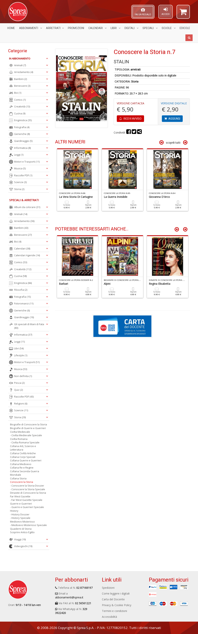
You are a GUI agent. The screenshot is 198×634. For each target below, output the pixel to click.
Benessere (22, 85)
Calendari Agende (27, 255)
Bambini (20, 79)
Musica (20, 168)
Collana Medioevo (20, 464)
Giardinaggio (23, 141)
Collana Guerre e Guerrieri (25, 460)
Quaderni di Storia (21, 528)
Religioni (20, 403)
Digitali (130, 28)
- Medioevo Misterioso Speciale (28, 525)
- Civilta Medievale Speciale (26, 435)
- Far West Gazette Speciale (26, 500)
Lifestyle (20, 355)
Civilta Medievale (20, 432)
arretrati (136, 69)
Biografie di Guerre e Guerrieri (28, 428)
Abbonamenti (29, 28)
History (14, 510)
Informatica (22, 148)
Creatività (22, 106)
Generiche (22, 134)
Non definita (23, 376)
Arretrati (53, 28)
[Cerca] (189, 37)
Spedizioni (108, 587)
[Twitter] (134, 132)
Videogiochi (23, 546)
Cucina (19, 113)
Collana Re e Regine (21, 467)
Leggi (18, 154)
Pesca (19, 383)
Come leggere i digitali (116, 593)
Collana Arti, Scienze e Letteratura (23, 448)
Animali (20, 65)
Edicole (185, 28)
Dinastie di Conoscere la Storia (28, 492)
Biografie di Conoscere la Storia (28, 424)
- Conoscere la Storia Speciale (27, 489)
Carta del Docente (113, 599)
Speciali (148, 28)
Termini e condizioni (114, 611)
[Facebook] (128, 132)
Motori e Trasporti (27, 161)
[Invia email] (139, 132)
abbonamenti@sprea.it (69, 597)
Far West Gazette (20, 496)
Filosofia (20, 289)
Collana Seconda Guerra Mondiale (24, 473)
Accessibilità (109, 617)
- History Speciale (20, 518)
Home (11, 28)
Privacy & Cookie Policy (116, 605)
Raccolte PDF (23, 175)
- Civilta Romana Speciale (24, 442)
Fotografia (21, 127)
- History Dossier (19, 514)
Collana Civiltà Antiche (23, 453)
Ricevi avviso (132, 118)
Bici (17, 92)
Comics (20, 99)
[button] (183, 13)
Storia (134, 81)
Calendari (95, 28)
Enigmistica (23, 120)
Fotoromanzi (23, 303)
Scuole (167, 28)
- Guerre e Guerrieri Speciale (27, 507)
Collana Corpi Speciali (22, 457)
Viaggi (20, 539)
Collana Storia (18, 478)
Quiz (18, 390)
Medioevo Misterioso (22, 521)
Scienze (20, 182)
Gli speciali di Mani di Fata (29, 326)
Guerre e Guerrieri (21, 503)
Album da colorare (27, 207)
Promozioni (76, 28)
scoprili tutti (173, 142)
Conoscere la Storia (21, 482)
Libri (114, 28)
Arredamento (23, 72)
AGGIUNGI (174, 118)
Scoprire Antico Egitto (22, 532)
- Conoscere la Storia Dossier (27, 485)
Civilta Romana (18, 439)
